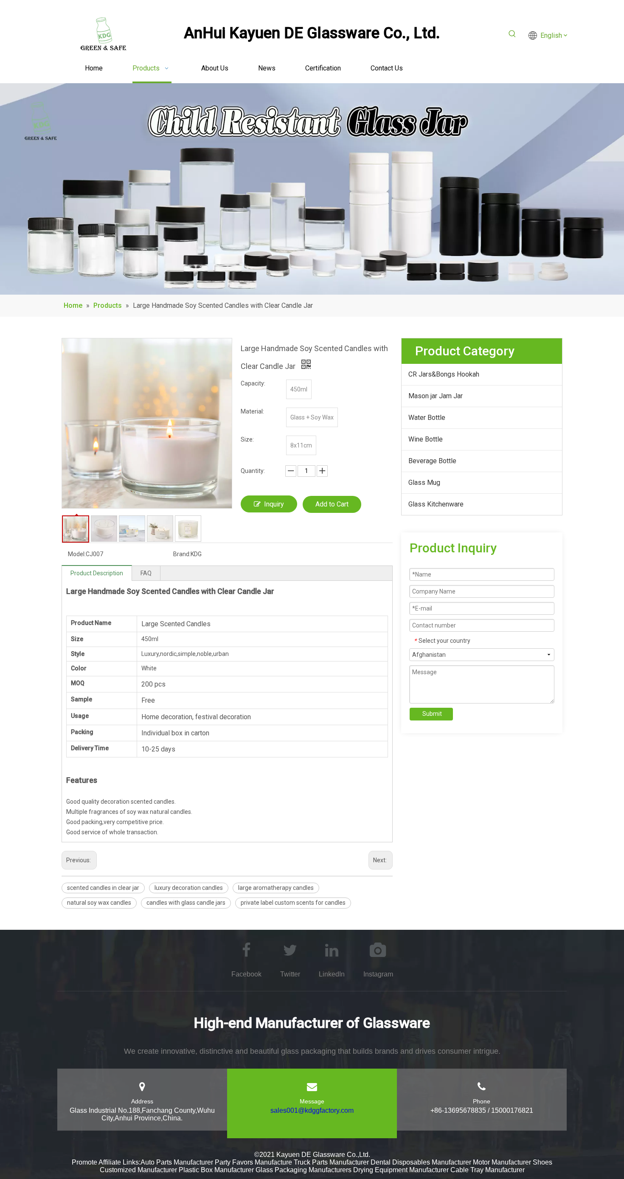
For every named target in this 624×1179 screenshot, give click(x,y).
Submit (432, 713)
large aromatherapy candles (276, 887)
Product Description (96, 573)
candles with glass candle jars (185, 902)
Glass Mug (424, 482)
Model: (77, 554)
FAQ (146, 573)
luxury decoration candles (189, 887)
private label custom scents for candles (293, 902)
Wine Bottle (425, 439)
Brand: (182, 554)
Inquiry (274, 504)
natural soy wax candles (99, 902)
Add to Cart (332, 504)
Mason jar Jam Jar (435, 396)
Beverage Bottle (432, 461)
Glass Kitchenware (436, 504)
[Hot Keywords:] (512, 35)
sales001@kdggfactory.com (312, 1110)
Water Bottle (426, 418)
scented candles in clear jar (103, 887)
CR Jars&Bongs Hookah (443, 374)
